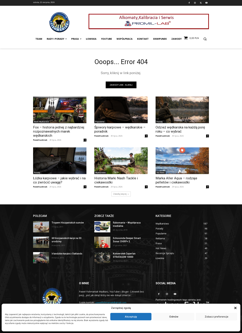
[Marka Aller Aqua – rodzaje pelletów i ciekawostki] (182, 160)
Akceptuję (131, 316)
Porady (159, 122)
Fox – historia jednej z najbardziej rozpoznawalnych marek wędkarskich (58, 131)
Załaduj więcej (120, 194)
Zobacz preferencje (216, 316)
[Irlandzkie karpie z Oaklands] (41, 257)
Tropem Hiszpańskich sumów (68, 222)
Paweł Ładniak (40, 140)
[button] (235, 308)
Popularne (99, 122)
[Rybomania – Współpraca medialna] (102, 226)
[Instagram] (194, 2)
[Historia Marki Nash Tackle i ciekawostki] (121, 160)
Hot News (161, 172)
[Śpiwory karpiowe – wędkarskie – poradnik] (121, 110)
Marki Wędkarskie (41, 122)
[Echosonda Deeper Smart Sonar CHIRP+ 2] (102, 242)
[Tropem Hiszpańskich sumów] (41, 226)
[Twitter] (200, 2)
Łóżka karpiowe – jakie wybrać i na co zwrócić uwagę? (59, 180)
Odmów (173, 316)
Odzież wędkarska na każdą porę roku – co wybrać (180, 129)
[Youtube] (206, 2)
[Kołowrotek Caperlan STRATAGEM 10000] (102, 257)
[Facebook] (189, 2)
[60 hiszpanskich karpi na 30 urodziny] (41, 242)
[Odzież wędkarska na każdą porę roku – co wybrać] (182, 110)
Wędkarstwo (100, 172)
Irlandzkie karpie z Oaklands (67, 253)
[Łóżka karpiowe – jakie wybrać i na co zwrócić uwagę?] (59, 160)
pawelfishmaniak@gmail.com (110, 302)
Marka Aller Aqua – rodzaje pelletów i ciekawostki (176, 180)
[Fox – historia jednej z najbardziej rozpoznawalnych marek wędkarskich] (59, 110)
